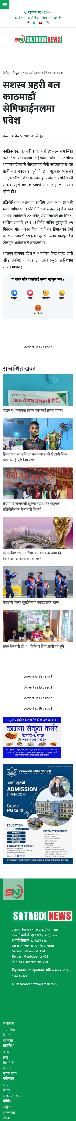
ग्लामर (7, 1085)
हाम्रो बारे (20, 17)
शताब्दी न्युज (37, 136)
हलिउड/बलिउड (12, 1096)
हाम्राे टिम (33, 17)
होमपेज (6, 73)
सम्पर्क (57, 17)
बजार (6, 1052)
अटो (5, 1058)
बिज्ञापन (46, 17)
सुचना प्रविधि (10, 1074)
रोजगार (7, 1068)
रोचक (6, 1118)
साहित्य (7, 1107)
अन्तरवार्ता (9, 1113)
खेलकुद (15, 73)
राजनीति (8, 1041)
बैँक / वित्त (9, 1063)
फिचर (6, 1035)
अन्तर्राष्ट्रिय (9, 1030)
